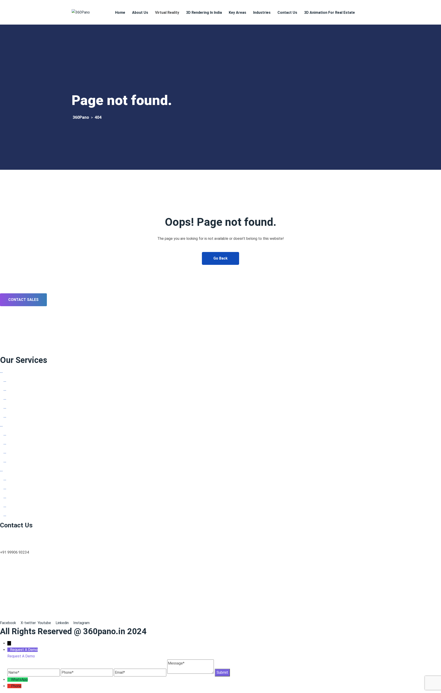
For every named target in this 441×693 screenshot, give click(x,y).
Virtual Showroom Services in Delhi (36, 461)
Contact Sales (23, 299)
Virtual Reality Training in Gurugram (36, 479)
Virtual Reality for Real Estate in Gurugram (42, 488)
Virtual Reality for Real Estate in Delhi (38, 443)
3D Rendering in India (204, 12)
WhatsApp (19, 679)
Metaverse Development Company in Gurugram (46, 497)
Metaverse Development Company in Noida (43, 399)
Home (120, 12)
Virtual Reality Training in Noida (33, 381)
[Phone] (9, 686)
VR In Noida (14, 372)
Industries (262, 12)
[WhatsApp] (9, 679)
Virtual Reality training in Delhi (32, 435)
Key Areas (237, 12)
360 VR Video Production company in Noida (43, 408)
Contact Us (287, 12)
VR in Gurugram (17, 470)
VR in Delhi (13, 426)
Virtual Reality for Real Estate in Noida (39, 390)
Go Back (220, 258)
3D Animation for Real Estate (329, 12)
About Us (140, 12)
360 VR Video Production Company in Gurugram (46, 515)
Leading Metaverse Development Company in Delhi (49, 452)
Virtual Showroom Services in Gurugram (39, 506)
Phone (16, 686)
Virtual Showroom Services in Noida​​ (36, 417)
